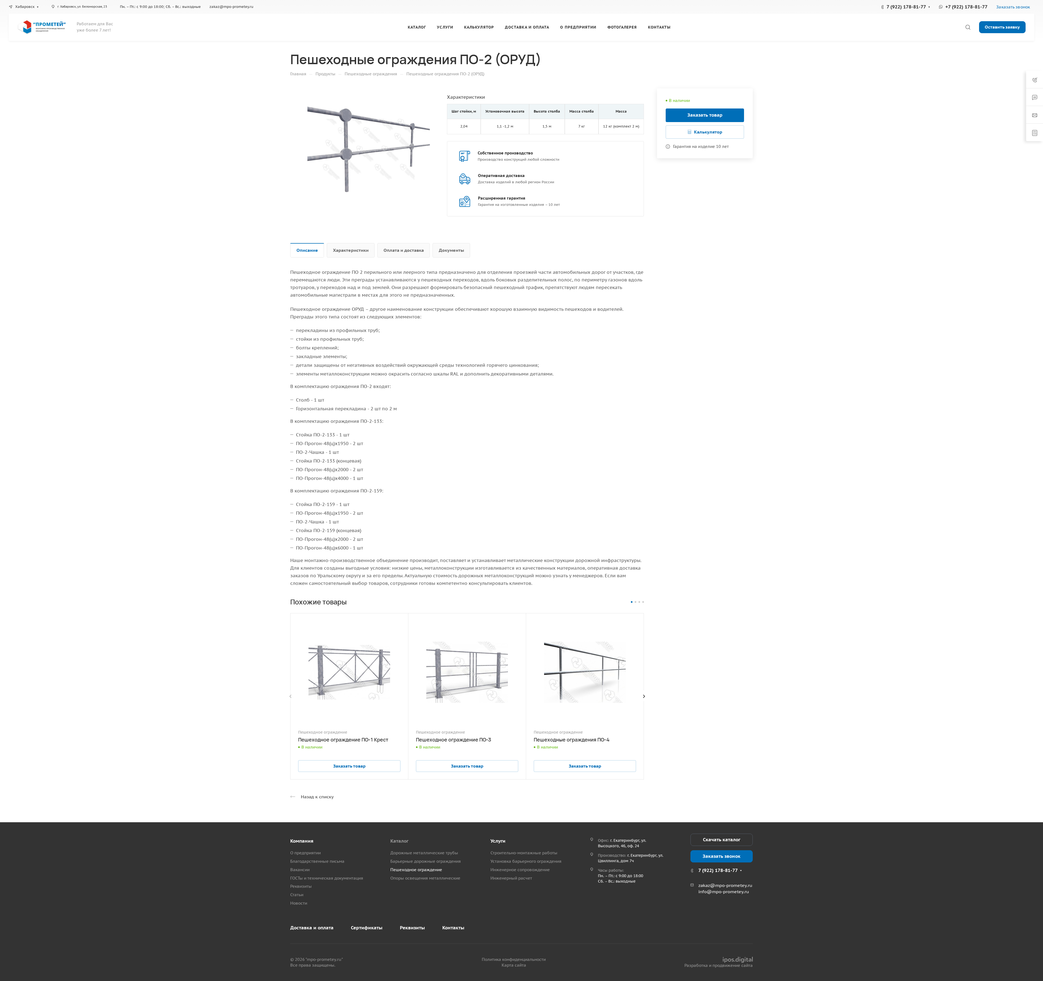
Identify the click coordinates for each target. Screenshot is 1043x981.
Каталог (399, 841)
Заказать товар (705, 115)
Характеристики (351, 250)
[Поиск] (967, 27)
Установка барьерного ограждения (525, 861)
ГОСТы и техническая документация (326, 878)
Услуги (497, 841)
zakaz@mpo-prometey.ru (231, 6)
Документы (451, 250)
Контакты (453, 928)
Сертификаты (366, 928)
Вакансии (300, 869)
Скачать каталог (721, 840)
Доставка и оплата (312, 928)
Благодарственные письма (317, 861)
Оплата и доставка (404, 250)
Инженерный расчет (511, 878)
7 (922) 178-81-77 (906, 7)
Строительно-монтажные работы (523, 852)
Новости (298, 903)
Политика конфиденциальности (514, 959)
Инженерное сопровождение (520, 869)
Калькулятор (708, 132)
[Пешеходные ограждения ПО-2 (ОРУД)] (368, 149)
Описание (307, 250)
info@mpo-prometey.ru (723, 891)
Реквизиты (301, 886)
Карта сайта (514, 965)
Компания (301, 841)
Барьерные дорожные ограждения (425, 861)
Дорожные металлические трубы (424, 852)
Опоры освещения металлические (425, 878)
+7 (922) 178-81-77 (966, 7)
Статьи (296, 894)
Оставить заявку (1002, 27)
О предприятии (305, 852)
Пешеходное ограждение (416, 869)
